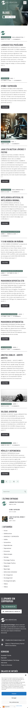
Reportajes (7, 569)
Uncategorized (6, 37)
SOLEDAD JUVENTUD (9, 411)
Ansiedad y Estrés (6, 655)
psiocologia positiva (9, 563)
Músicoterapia (8, 554)
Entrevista (13, 271)
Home (7, 17)
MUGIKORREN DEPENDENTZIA (12, 321)
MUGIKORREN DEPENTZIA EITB (12, 280)
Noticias (19, 271)
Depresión (4, 658)
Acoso (5, 530)
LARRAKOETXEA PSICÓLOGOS (12, 45)
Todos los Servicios (6, 665)
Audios (6, 539)
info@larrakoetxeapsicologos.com (15, 640)
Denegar (14, 698)
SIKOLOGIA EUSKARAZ (10, 572)
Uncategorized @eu (10, 581)
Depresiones (5, 78)
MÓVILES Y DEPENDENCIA (11, 450)
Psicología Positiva (9, 560)
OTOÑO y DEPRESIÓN (9, 86)
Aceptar (14, 693)
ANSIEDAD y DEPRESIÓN (11, 536)
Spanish (7, 706)
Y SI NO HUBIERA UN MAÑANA (12, 241)
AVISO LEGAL (19, 705)
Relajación (6, 566)
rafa (11, 78)
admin (3, 234)
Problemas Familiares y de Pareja (10, 660)
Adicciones (4, 662)
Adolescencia (6, 141)
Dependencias (5, 231)
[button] (25, 675)
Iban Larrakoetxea (17, 37)
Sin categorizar (15, 231)
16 (13, 481)
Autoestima (7, 542)
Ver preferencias (14, 702)
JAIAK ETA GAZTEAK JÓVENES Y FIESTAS (17, 517)
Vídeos (6, 584)
